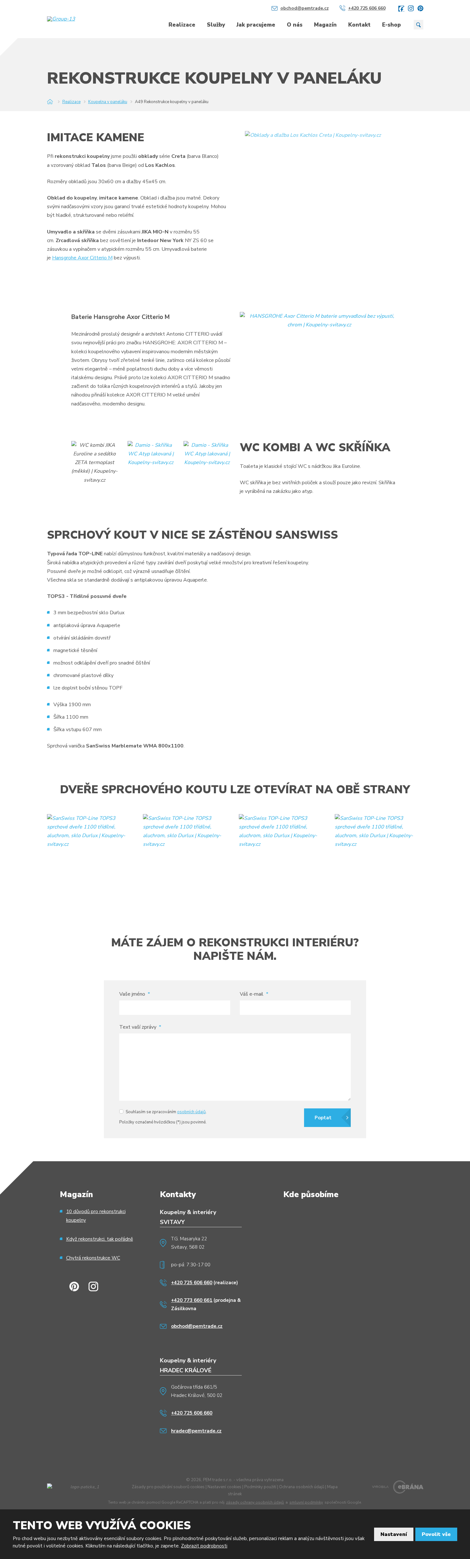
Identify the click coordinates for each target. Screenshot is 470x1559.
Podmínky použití (260, 1487)
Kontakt (359, 25)
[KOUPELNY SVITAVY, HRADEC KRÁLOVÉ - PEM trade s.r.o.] (50, 101)
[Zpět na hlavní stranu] (72, 18)
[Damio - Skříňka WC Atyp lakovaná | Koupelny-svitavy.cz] (151, 454)
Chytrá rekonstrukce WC (93, 1258)
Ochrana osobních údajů (301, 1487)
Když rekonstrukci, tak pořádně (99, 1239)
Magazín (325, 25)
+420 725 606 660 (191, 1282)
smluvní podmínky (306, 1502)
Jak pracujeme (256, 25)
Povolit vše (436, 1534)
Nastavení (393, 1534)
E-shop (391, 25)
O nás (294, 25)
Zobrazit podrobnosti (204, 1546)
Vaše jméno (134, 994)
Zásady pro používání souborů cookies (168, 1487)
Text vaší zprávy (140, 1027)
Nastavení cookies (224, 1487)
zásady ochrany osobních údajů (255, 1502)
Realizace (181, 25)
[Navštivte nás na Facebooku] (401, 8)
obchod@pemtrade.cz (197, 1326)
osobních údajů (191, 1112)
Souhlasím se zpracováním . (166, 1112)
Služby (216, 25)
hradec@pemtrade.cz (196, 1431)
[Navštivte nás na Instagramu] (411, 8)
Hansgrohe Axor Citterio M (82, 257)
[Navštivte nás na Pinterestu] (420, 8)
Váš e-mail (254, 994)
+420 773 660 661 (191, 1300)
